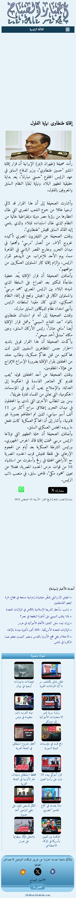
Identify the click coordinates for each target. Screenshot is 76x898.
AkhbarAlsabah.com (37, 895)
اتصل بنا (37, 887)
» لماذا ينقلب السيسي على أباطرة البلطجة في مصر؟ (46, 616)
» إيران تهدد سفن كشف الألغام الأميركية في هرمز (45, 623)
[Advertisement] (38, 72)
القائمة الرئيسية (37, 29)
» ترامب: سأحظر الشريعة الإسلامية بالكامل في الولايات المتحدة (39, 609)
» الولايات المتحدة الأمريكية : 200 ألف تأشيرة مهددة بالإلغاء (39, 630)
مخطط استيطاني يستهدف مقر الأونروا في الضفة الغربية (23, 779)
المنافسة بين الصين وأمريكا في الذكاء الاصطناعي (51, 841)
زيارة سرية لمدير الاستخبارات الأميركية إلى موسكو (51, 717)
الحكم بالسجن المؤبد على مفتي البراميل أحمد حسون (24, 810)
